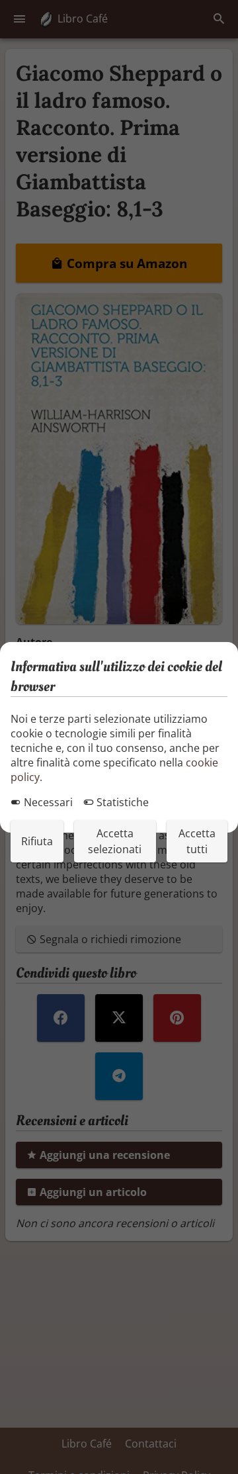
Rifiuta (37, 841)
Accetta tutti (197, 841)
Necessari (47, 802)
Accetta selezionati (114, 841)
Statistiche (121, 802)
